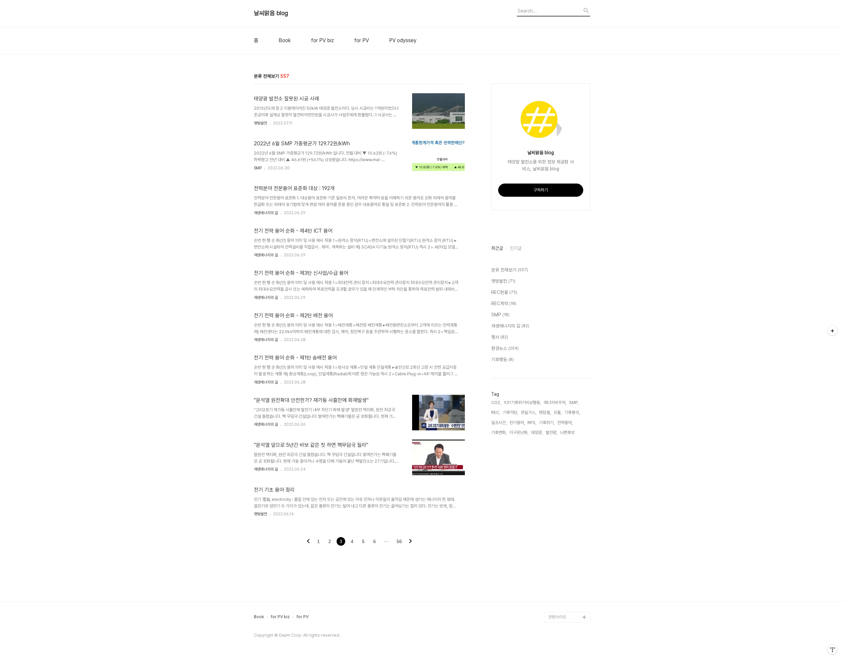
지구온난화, (518, 432)
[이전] (308, 541)
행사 (499, 337)
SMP (258, 168)
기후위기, (547, 422)
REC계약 (503, 303)
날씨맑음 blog (271, 13)
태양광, (537, 432)
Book (285, 40)
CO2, (496, 402)
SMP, (574, 402)
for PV (361, 40)
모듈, (558, 412)
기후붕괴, (572, 412)
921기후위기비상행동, (522, 402)
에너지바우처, (555, 402)
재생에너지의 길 (266, 213)
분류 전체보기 (509, 270)
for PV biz (322, 40)
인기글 (516, 248)
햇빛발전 (260, 123)
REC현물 (504, 292)
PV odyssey (402, 40)
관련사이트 (557, 617)
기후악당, (510, 412)
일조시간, (499, 422)
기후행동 (502, 359)
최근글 (497, 248)
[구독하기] (832, 330)
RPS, (532, 422)
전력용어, (565, 422)
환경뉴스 (505, 348)
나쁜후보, (568, 432)
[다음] (410, 541)
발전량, (552, 432)
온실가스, (528, 412)
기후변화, (499, 432)
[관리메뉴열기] (832, 649)
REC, (495, 412)
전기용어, (517, 422)
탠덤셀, (545, 412)
